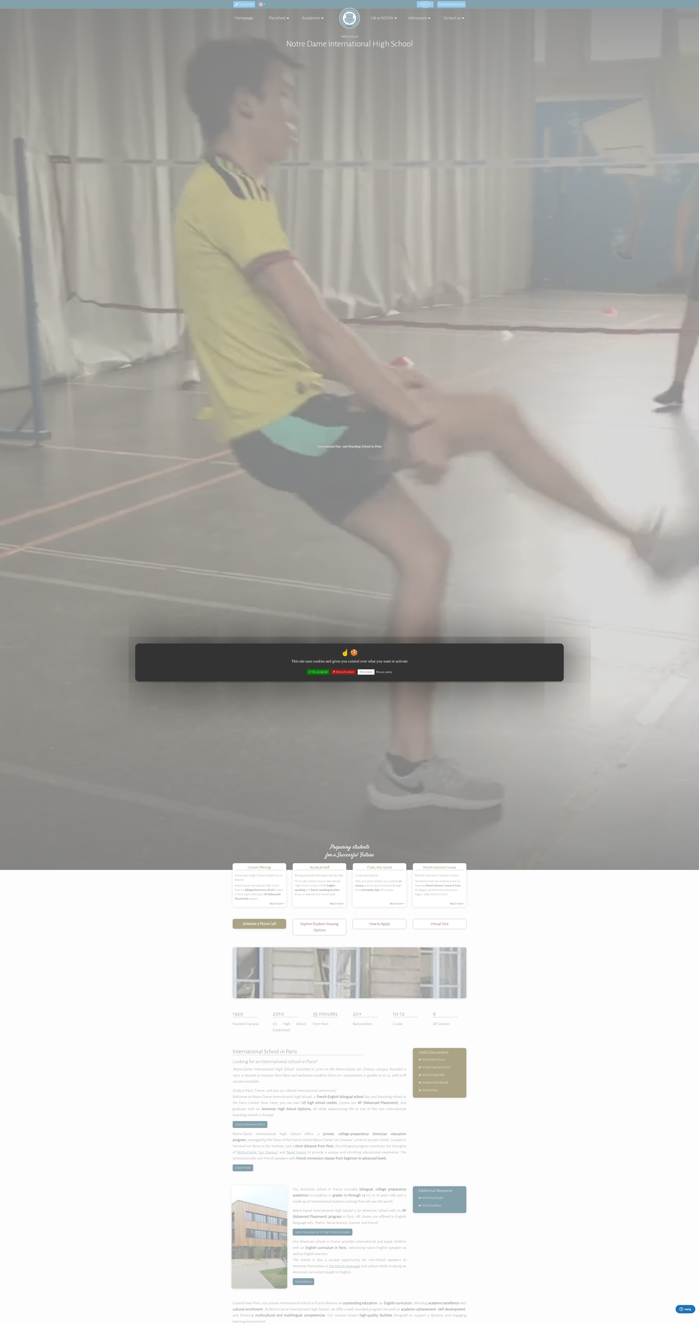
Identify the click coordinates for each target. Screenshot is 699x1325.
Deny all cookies (344, 671)
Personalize (366, 671)
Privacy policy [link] (384, 671)
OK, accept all (319, 671)
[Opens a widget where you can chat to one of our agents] (685, 1309)
